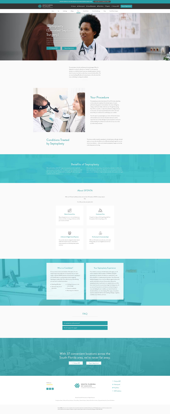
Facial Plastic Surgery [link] (114, 11)
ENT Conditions (117, 391)
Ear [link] (58, 11)
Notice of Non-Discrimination (92, 400)
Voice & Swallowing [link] (96, 11)
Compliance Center (59, 400)
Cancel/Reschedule (92, 6)
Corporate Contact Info (102, 400)
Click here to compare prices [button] (102, 1)
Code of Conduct (83, 400)
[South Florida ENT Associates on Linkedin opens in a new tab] (53, 389)
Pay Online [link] (101, 6)
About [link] (53, 11)
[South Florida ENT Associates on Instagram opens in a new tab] (50, 389)
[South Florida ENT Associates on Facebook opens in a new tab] (47, 389)
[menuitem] (53, 11)
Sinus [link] (78, 11)
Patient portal (82, 6)
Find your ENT (116, 6)
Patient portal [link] (117, 384)
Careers (74, 6)
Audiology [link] (65, 11)
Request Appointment (126, 6)
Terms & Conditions (110, 400)
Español (108, 6)
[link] (54, 383)
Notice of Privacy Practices (68, 400)
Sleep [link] (105, 11)
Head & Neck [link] (85, 11)
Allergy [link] (72, 11)
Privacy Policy (76, 400)
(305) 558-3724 (99, 409)
